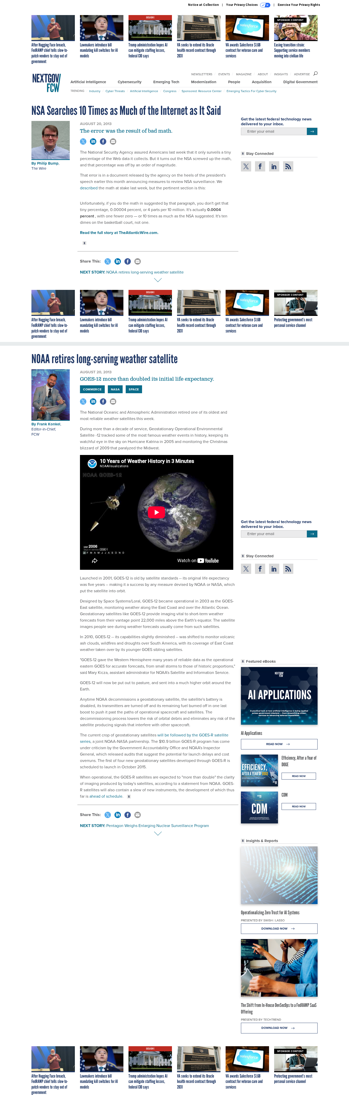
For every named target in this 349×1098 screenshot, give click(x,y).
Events (224, 74)
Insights (281, 74)
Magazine (244, 74)
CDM (285, 795)
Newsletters (201, 74)
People (234, 82)
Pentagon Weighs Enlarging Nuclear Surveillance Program (157, 825)
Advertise (302, 74)
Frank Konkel (48, 424)
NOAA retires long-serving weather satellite (145, 272)
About (263, 74)
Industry (94, 91)
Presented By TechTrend (261, 1019)
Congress (170, 91)
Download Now (274, 928)
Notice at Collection (203, 5)
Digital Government (300, 82)
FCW (35, 434)
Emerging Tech (166, 82)
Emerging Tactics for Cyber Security (251, 91)
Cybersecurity (130, 82)
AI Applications (251, 733)
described (89, 188)
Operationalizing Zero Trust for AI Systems (270, 912)
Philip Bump (48, 163)
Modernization (203, 82)
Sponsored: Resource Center (202, 91)
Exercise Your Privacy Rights (299, 5)
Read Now (274, 744)
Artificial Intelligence (88, 82)
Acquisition (262, 82)
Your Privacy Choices (242, 5)
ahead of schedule (105, 796)
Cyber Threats (115, 91)
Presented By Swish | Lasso (263, 920)
